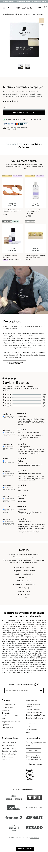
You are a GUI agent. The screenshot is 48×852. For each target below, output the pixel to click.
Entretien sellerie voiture (34, 718)
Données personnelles (9, 751)
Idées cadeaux (7, 760)
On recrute (5, 713)
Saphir (28, 727)
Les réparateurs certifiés (10, 716)
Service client (33, 750)
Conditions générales (9, 748)
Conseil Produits (36, 764)
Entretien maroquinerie (34, 712)
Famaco (28, 721)
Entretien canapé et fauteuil (35, 715)
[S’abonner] (41, 690)
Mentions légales (8, 745)
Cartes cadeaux (7, 757)
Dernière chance (31, 729)
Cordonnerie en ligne (9, 754)
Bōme (28, 732)
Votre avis (5, 710)
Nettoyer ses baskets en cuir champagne (14, 363)
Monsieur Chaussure (33, 724)
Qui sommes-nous (8, 704)
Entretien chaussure (33, 709)
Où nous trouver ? (8, 707)
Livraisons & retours (9, 742)
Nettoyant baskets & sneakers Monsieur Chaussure (33, 211)
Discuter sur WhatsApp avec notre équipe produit (24, 119)
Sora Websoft (34, 838)
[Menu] (4, 8)
